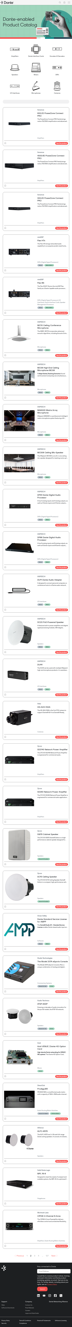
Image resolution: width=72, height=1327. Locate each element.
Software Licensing (61, 1320)
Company (28, 1301)
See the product (61, 143)
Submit (42, 1289)
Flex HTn (41, 240)
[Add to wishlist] (5, 143)
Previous (20, 1255)
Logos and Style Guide (32, 1313)
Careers (27, 1310)
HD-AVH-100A (43, 707)
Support (4, 1301)
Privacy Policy (52, 1284)
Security (4, 1323)
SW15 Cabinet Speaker (47, 834)
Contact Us (28, 1305)
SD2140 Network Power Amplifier (52, 749)
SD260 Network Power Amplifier (52, 792)
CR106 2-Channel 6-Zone (49, 1216)
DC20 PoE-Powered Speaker (50, 622)
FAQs (3, 1305)
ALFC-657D (42, 1131)
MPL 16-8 (41, 1173)
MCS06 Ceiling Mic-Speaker (50, 452)
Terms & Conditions (25, 1320)
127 (47, 1255)
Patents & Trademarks (44, 1320)
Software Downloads (8, 1308)
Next (53, 1255)
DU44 (39, 664)
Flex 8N (40, 283)
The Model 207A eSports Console (52, 961)
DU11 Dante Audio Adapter (49, 580)
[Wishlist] (64, 2)
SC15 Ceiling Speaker (47, 876)
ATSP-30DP (42, 1004)
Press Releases (29, 1308)
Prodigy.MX (42, 1089)
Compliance (23, 1323)
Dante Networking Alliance (58, 1301)
